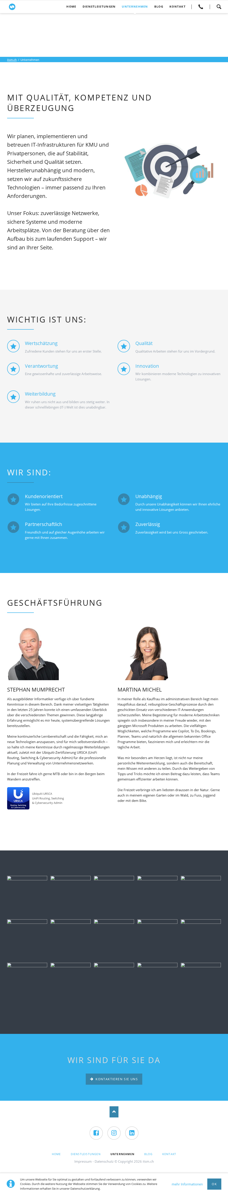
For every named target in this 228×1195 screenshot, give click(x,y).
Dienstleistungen (86, 1154)
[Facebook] (96, 1133)
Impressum (83, 1161)
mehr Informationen (187, 1184)
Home (56, 1154)
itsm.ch (12, 60)
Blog (148, 1154)
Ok (214, 1184)
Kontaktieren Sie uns (116, 1079)
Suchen (219, 6)
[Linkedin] (131, 1133)
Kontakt (200, 6)
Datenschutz (104, 1161)
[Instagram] (114, 1133)
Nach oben (114, 1111)
